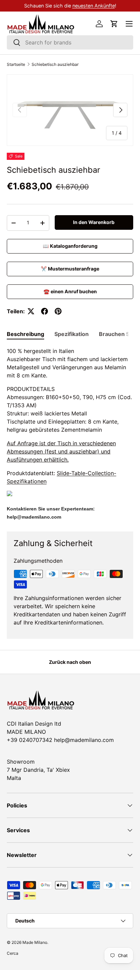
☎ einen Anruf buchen (70, 291)
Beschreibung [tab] (25, 334)
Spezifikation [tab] (71, 334)
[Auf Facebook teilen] (44, 311)
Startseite (16, 64)
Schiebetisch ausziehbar (55, 64)
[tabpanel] (70, 434)
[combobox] (70, 42)
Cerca (12, 953)
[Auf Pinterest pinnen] (58, 311)
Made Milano (34, 942)
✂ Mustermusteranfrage (70, 269)
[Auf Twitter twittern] (31, 311)
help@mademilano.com (34, 517)
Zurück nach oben (70, 662)
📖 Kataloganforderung (70, 246)
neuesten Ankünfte (93, 5)
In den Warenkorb (94, 222)
